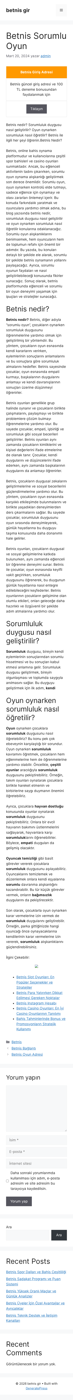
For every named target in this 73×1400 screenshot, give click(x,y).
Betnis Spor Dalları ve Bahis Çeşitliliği (36, 1272)
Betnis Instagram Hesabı (36, 1003)
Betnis (17, 1042)
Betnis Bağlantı (24, 1048)
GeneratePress (36, 1388)
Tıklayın (36, 109)
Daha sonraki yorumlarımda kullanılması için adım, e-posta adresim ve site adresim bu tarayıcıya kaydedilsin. (35, 1181)
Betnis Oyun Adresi (27, 1054)
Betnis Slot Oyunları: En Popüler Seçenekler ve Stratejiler (35, 982)
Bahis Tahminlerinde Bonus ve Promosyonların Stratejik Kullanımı (40, 1024)
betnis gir (18, 10)
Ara (9, 1227)
